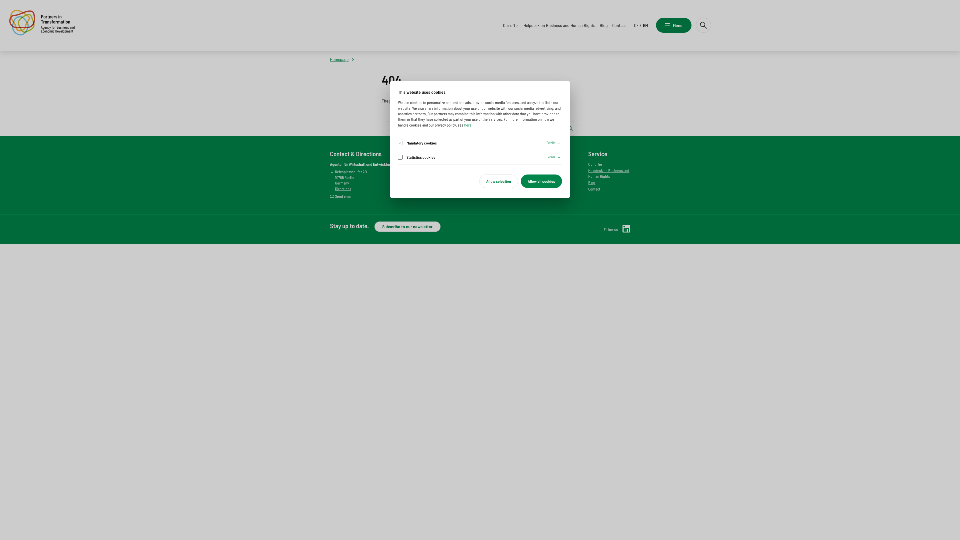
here (468, 124)
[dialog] (480, 139)
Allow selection (498, 181)
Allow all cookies (541, 181)
